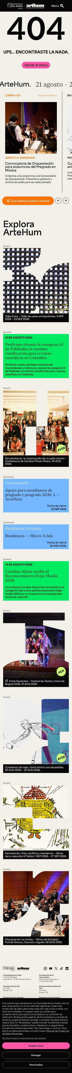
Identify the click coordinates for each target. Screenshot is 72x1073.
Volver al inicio (36, 65)
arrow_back (58, 200)
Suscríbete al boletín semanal (30, 200)
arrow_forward (65, 200)
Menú (55, 5)
